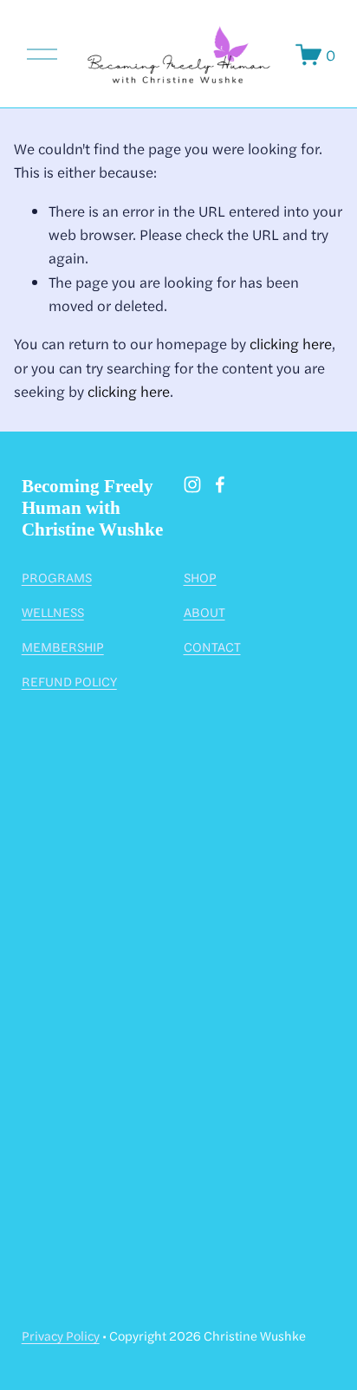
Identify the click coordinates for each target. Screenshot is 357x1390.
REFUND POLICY (69, 681)
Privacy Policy (61, 1335)
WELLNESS (53, 611)
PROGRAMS (57, 577)
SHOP (200, 577)
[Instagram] (192, 484)
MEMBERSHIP (63, 646)
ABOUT (204, 611)
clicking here (291, 343)
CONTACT (212, 646)
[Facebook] (220, 484)
